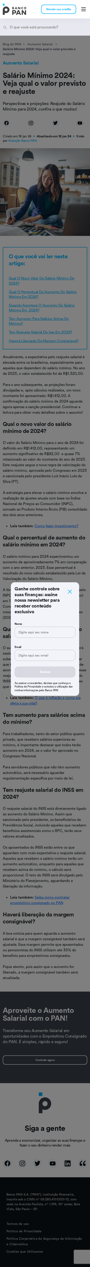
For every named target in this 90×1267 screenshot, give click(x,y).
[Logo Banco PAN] (14, 9)
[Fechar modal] (69, 591)
